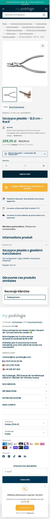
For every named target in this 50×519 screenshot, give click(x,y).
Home (4, 24)
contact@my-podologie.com (16, 358)
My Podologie (17, 324)
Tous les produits (8, 40)
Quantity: (5, 162)
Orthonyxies (11, 37)
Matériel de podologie (10, 34)
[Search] (41, 14)
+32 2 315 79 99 (12, 367)
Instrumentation (23, 27)
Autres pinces (7, 27)
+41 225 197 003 (12, 371)
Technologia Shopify (34, 324)
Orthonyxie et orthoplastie (32, 34)
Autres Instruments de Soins (21, 24)
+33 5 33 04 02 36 (13, 362)
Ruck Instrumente (26, 37)
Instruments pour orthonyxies (13, 30)
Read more (20, 137)
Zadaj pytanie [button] (13, 299)
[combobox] (23, 15)
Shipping (14, 146)
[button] (3, 9)
